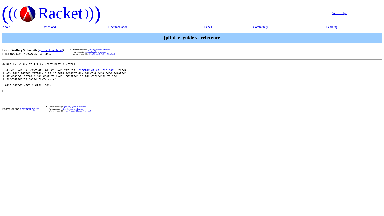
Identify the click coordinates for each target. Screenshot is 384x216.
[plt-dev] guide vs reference (99, 50)
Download (49, 27)
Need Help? (339, 13)
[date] (91, 54)
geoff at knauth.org (51, 50)
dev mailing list (29, 109)
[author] (111, 54)
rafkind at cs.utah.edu (96, 69)
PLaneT (207, 27)
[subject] (104, 54)
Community (260, 27)
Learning (332, 27)
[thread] (97, 54)
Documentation (118, 27)
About (6, 27)
